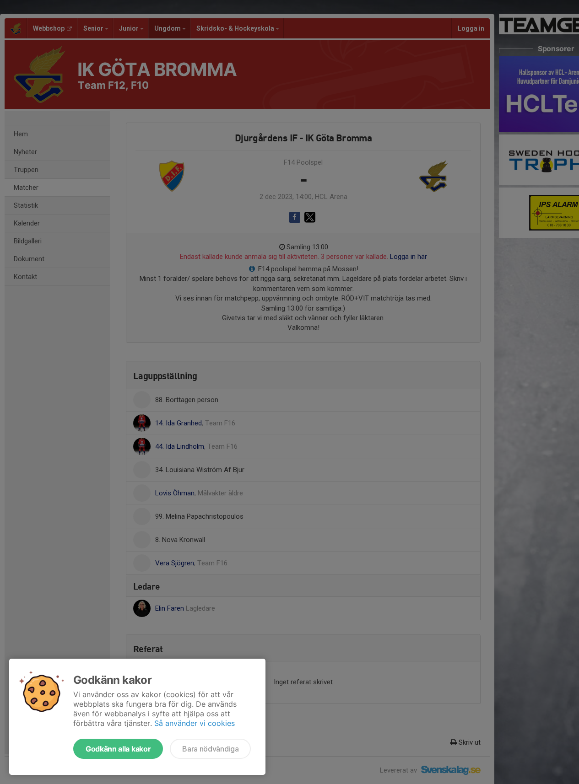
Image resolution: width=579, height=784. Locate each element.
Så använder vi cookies (194, 723)
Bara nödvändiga (210, 748)
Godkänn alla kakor (118, 748)
